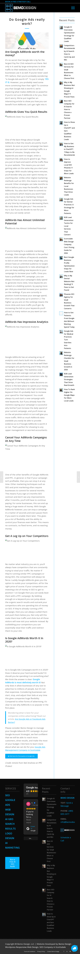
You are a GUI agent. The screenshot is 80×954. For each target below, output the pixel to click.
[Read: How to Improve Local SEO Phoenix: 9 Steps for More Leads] (61, 160)
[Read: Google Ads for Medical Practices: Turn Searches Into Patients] (61, 332)
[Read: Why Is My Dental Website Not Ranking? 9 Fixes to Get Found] (61, 276)
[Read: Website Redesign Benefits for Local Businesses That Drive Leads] (61, 178)
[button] (74, 948)
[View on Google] (28, 804)
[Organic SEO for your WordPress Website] (1, 477)
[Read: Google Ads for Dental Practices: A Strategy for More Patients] (61, 200)
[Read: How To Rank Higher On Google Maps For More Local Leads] (61, 390)
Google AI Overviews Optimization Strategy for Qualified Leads (52, 807)
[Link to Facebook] (63, 951)
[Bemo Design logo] (20, 7)
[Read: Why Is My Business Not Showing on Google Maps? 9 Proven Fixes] (61, 83)
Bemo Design (65, 944)
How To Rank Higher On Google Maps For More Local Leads (69, 395)
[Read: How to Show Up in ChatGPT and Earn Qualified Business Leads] (61, 123)
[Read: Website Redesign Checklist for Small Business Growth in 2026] (61, 353)
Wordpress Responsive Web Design (21, 947)
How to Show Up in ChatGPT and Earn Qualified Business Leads (51, 922)
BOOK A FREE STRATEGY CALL (18, 1)
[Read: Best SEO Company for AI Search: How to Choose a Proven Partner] (61, 101)
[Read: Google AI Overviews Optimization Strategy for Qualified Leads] (61, 28)
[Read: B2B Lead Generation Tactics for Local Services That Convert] (61, 218)
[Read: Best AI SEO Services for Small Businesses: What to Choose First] (61, 65)
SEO (7, 795)
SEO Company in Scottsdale (52, 947)
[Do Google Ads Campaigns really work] (27, 40)
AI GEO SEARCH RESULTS (10, 823)
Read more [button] (28, 821)
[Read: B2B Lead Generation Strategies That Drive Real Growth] (61, 374)
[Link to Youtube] (70, 951)
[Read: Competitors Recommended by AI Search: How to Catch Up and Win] (61, 46)
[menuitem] (72, 7)
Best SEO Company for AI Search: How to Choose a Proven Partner (69, 109)
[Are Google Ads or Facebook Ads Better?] (78, 477)
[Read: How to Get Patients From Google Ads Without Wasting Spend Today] (61, 313)
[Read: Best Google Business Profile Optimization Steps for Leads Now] (61, 258)
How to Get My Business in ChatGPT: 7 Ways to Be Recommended (70, 149)
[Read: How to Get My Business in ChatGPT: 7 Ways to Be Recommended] (61, 144)
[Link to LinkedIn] (67, 951)
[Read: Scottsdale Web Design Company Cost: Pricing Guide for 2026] (61, 239)
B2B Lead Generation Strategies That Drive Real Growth (69, 379)
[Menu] (72, 7)
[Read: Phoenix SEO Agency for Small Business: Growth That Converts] (61, 295)
